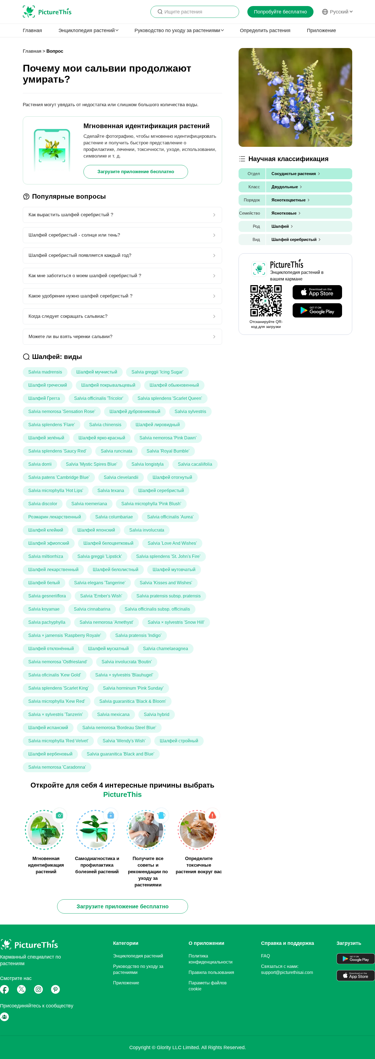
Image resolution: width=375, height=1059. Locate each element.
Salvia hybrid (156, 714)
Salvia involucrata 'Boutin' (127, 661)
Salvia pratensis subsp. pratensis (168, 596)
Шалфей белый (44, 582)
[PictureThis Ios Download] (317, 292)
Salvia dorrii (40, 464)
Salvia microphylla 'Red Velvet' (58, 740)
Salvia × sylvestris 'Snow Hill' (176, 622)
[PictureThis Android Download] (317, 310)
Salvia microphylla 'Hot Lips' (55, 490)
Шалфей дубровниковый (135, 411)
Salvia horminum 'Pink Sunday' (133, 688)
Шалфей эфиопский (48, 543)
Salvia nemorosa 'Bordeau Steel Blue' (119, 727)
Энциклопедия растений (138, 956)
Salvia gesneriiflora (47, 596)
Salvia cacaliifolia (195, 464)
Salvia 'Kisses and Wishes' (166, 582)
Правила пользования (211, 972)
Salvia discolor (42, 503)
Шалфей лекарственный (53, 569)
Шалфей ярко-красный (102, 438)
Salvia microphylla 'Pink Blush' (151, 503)
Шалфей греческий (47, 385)
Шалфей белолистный (115, 569)
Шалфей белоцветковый (108, 543)
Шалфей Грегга (44, 398)
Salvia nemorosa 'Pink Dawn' (168, 438)
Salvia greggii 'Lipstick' (99, 556)
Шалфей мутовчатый (174, 569)
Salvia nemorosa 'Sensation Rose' (61, 411)
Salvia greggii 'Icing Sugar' (157, 372)
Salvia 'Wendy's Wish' (124, 740)
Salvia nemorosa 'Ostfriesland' (57, 661)
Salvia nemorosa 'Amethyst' (106, 622)
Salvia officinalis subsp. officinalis (157, 609)
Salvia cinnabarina (92, 609)
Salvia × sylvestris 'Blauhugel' (124, 675)
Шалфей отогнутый (172, 477)
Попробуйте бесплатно (280, 12)
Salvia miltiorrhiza (45, 556)
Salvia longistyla (147, 464)
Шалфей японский (96, 530)
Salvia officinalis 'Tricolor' (98, 398)
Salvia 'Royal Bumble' (168, 451)
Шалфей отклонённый (51, 648)
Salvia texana (110, 490)
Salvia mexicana (113, 714)
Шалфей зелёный (46, 438)
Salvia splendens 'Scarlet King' (58, 688)
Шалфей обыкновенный (174, 385)
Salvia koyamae (44, 609)
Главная (32, 30)
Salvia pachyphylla (46, 622)
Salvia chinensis (105, 424)
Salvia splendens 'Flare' (51, 424)
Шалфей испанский (48, 727)
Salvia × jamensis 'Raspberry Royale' (64, 635)
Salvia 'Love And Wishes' (172, 543)
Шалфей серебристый (161, 490)
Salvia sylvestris (190, 411)
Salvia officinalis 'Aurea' (170, 517)
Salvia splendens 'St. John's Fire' (168, 556)
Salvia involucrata (146, 530)
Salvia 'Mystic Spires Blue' (91, 464)
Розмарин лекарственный (54, 517)
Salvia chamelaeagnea (165, 648)
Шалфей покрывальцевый (108, 385)
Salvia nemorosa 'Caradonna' (57, 767)
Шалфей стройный (179, 740)
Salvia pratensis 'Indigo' (138, 635)
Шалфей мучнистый (96, 372)
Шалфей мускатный (108, 648)
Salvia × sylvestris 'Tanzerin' (55, 714)
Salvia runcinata (116, 451)
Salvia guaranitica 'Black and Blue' (120, 754)
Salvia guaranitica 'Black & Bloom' (132, 701)
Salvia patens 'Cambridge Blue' (58, 477)
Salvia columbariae (114, 517)
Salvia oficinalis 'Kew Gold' (54, 675)
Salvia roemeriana (89, 503)
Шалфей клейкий (45, 530)
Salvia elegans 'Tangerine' (99, 582)
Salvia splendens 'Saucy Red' (57, 451)
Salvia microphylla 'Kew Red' (56, 701)
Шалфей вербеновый (50, 754)
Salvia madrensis (45, 372)
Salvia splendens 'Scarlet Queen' (170, 398)
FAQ (265, 956)
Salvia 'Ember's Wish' (101, 596)
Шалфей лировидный (158, 424)
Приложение (321, 30)
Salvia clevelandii (121, 477)
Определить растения (265, 30)
